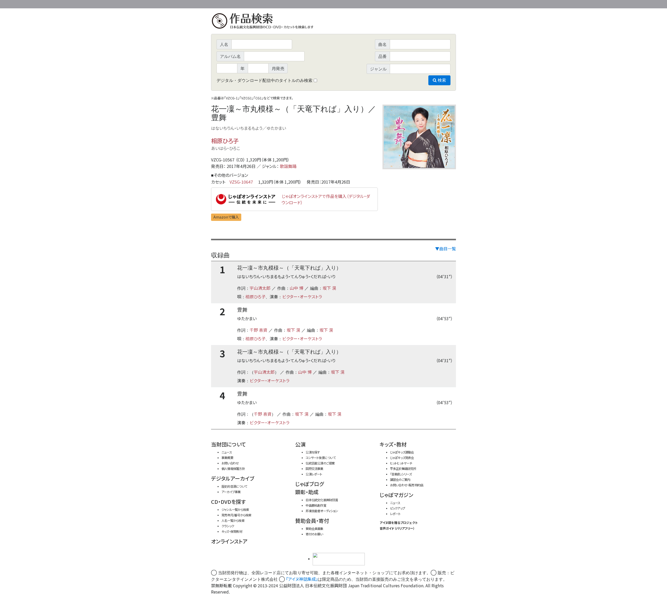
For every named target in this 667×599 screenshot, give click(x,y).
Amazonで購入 (226, 217)
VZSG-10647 (241, 182)
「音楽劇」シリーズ (401, 474)
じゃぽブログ (309, 484)
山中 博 (296, 288)
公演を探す (313, 452)
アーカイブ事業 (231, 491)
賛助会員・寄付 (312, 520)
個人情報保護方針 (233, 468)
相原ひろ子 (225, 140)
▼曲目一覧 (445, 248)
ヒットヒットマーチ (401, 463)
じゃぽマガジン (396, 495)
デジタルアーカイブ (232, 478)
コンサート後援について (320, 457)
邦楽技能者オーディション (322, 511)
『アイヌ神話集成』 (302, 579)
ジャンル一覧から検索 (235, 509)
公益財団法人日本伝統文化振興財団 (239, 3)
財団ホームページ (395, 3)
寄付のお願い (314, 534)
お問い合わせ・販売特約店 (406, 485)
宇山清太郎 (260, 288)
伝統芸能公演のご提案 (320, 463)
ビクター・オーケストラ (302, 296)
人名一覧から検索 (232, 520)
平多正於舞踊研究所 (403, 468)
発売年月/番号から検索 (236, 515)
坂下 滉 (329, 288)
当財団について (228, 444)
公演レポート (314, 474)
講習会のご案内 (400, 479)
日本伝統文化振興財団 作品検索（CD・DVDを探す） (333, 22)
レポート (395, 513)
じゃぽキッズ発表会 (402, 457)
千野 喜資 (258, 330)
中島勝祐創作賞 (316, 505)
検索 (441, 80)
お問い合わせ (441, 3)
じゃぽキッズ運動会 (402, 452)
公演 (300, 444)
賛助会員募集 (314, 528)
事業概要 (415, 3)
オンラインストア (229, 541)
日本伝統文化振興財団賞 (322, 500)
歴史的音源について (234, 486)
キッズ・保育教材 (231, 531)
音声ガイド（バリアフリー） (397, 528)
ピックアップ (397, 508)
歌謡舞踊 (288, 166)
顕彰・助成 (307, 492)
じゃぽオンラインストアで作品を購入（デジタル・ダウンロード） (326, 199)
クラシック (227, 526)
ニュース (226, 452)
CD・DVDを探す (228, 501)
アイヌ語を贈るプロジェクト (399, 522)
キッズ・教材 (393, 444)
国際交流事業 (314, 468)
